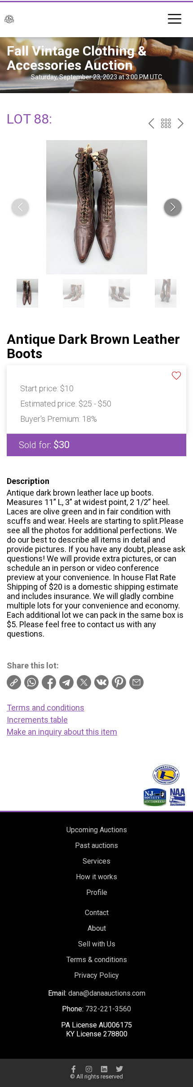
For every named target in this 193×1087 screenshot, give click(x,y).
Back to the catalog (165, 123)
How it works (96, 877)
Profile (96, 892)
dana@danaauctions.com (106, 993)
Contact (97, 912)
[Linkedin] (104, 1069)
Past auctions (96, 845)
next (180, 123)
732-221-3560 (108, 1009)
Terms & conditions (96, 959)
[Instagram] (88, 1069)
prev (151, 123)
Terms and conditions (45, 707)
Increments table (37, 719)
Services (96, 861)
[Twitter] (119, 1069)
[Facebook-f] (73, 1069)
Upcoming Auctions (96, 830)
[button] (173, 207)
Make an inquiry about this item (62, 731)
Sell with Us (96, 944)
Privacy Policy (96, 975)
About (97, 928)
